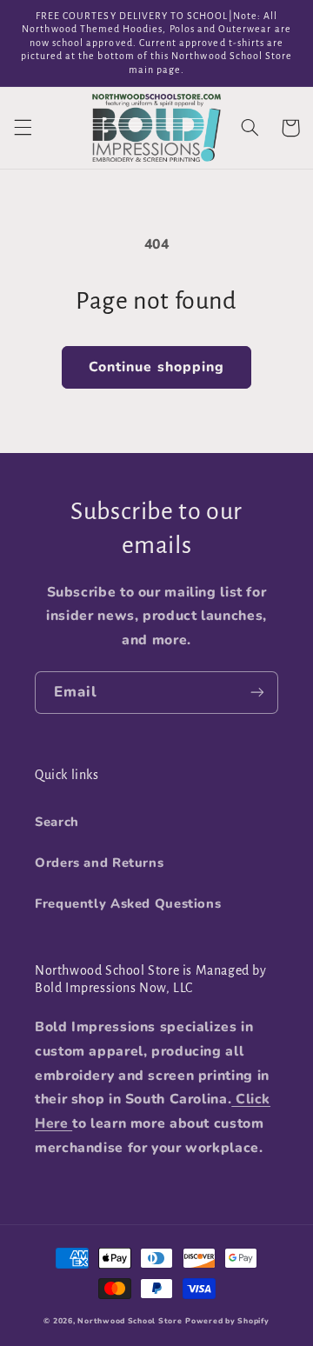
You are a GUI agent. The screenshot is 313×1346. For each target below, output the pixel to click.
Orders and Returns (99, 862)
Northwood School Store (129, 1321)
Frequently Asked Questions (128, 903)
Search (57, 821)
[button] (23, 128)
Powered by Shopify (227, 1321)
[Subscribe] (257, 692)
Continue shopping (156, 366)
